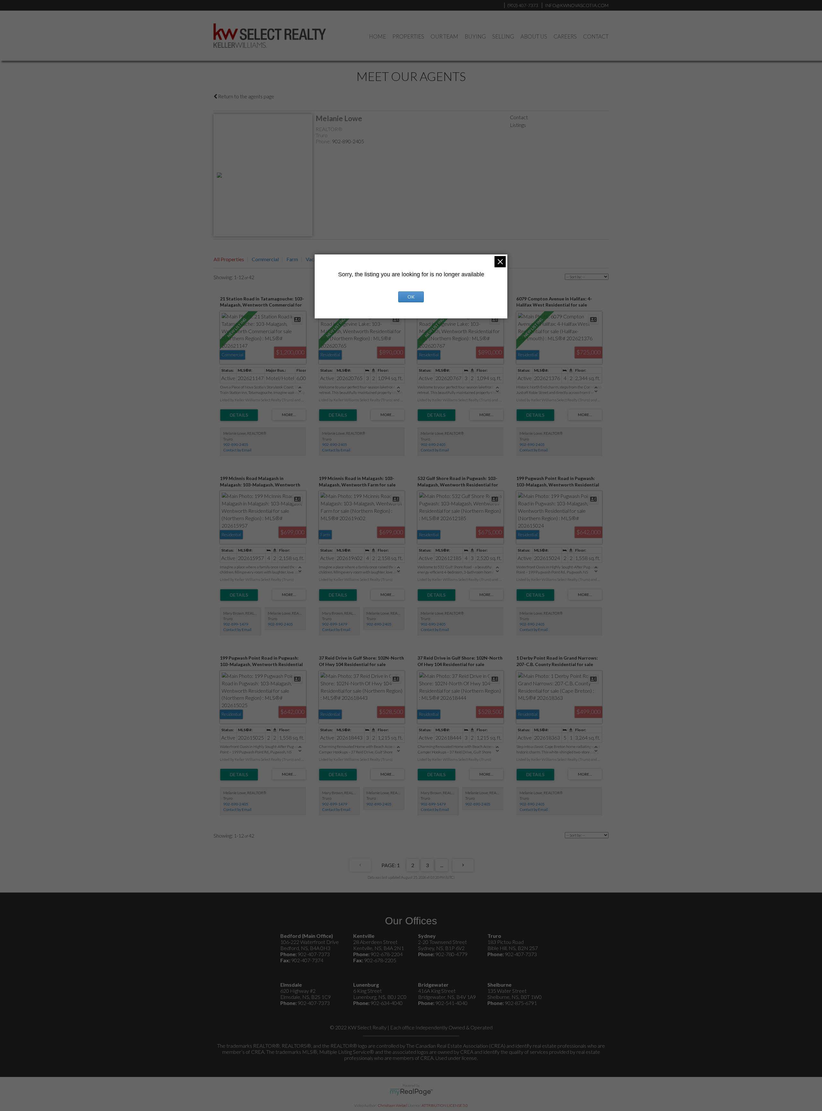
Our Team (444, 36)
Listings (518, 125)
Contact (595, 36)
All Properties (229, 259)
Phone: (324, 141)
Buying (475, 36)
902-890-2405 (348, 141)
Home (377, 36)
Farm (292, 259)
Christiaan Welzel (392, 1105)
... (441, 865)
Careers (565, 36)
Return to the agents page (245, 96)
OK (411, 296)
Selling (503, 36)
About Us (533, 36)
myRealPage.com (411, 1092)
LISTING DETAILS (239, 415)
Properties (408, 36)
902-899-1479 (235, 624)
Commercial (265, 259)
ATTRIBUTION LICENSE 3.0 (445, 1105)
